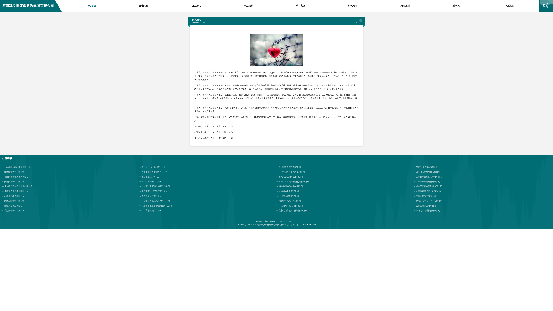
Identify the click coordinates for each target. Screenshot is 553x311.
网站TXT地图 (276, 221)
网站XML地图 (262, 221)
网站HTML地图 (290, 221)
